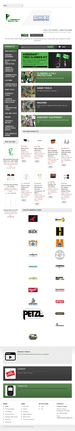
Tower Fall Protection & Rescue (10, 128)
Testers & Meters (9, 121)
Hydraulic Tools (9, 94)
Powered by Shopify (28, 426)
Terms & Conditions (28, 419)
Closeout (25, 411)
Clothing (8, 80)
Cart (42, 409)
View (23, 161)
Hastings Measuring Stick (11, 210)
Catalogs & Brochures (11, 417)
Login (25, 35)
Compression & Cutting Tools (11, 85)
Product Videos (9, 414)
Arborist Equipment (9, 56)
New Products (10, 51)
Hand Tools (9, 89)
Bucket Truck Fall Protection (10, 62)
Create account (36, 35)
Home (7, 406)
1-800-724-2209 (65, 30)
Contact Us (8, 422)
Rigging (8, 117)
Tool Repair (8, 411)
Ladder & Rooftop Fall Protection (10, 100)
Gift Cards (26, 406)
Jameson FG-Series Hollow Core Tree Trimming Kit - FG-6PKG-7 (39, 189)
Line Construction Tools (10, 107)
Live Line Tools (11, 113)
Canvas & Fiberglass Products (9, 69)
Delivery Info (26, 417)
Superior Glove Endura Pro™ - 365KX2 (25, 187)
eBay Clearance (27, 414)
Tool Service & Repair (11, 134)
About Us (7, 419)
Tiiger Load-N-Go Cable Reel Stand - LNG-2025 (66, 152)
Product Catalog (9, 409)
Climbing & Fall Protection (11, 75)
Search (25, 409)
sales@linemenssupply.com (65, 417)
